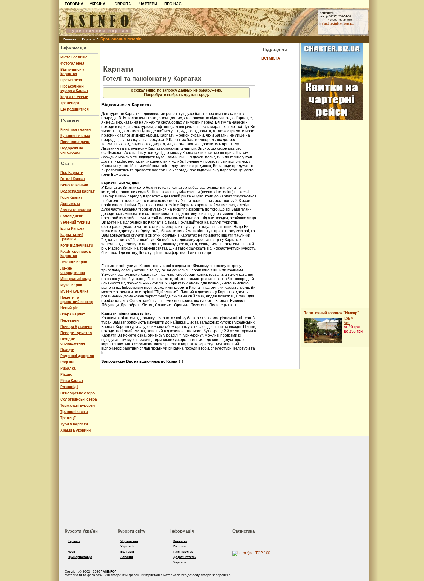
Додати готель (184, 557)
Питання (179, 546)
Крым (348, 318)
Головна (69, 39)
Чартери (179, 562)
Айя (347, 322)
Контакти (180, 541)
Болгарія (127, 551)
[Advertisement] (28, 95)
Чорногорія (129, 541)
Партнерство (183, 551)
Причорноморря (80, 557)
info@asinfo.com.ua (336, 23)
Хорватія (127, 546)
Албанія (126, 557)
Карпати (88, 39)
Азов (71, 551)
